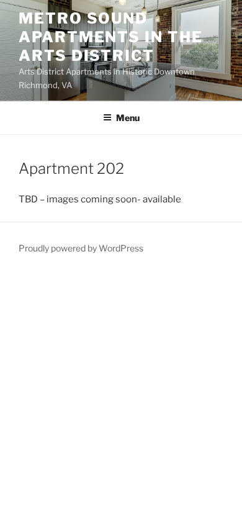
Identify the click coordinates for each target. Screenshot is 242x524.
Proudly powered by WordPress (81, 248)
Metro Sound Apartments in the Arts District (111, 37)
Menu (128, 117)
